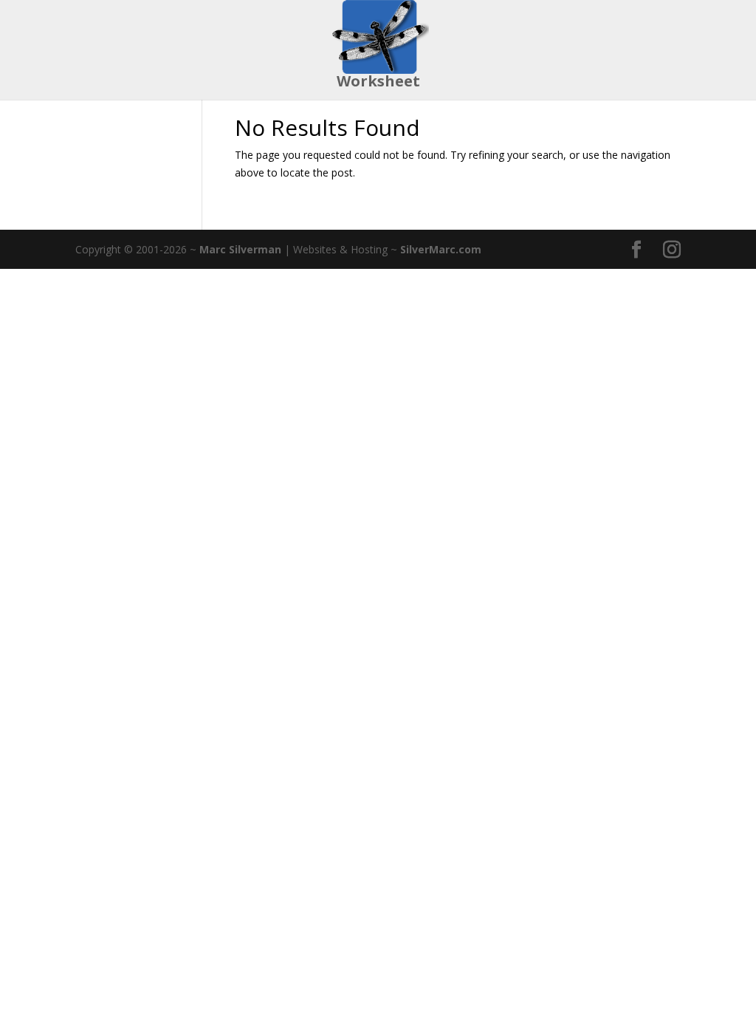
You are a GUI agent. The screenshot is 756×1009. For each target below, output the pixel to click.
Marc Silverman (240, 249)
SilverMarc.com (440, 249)
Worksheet (378, 83)
